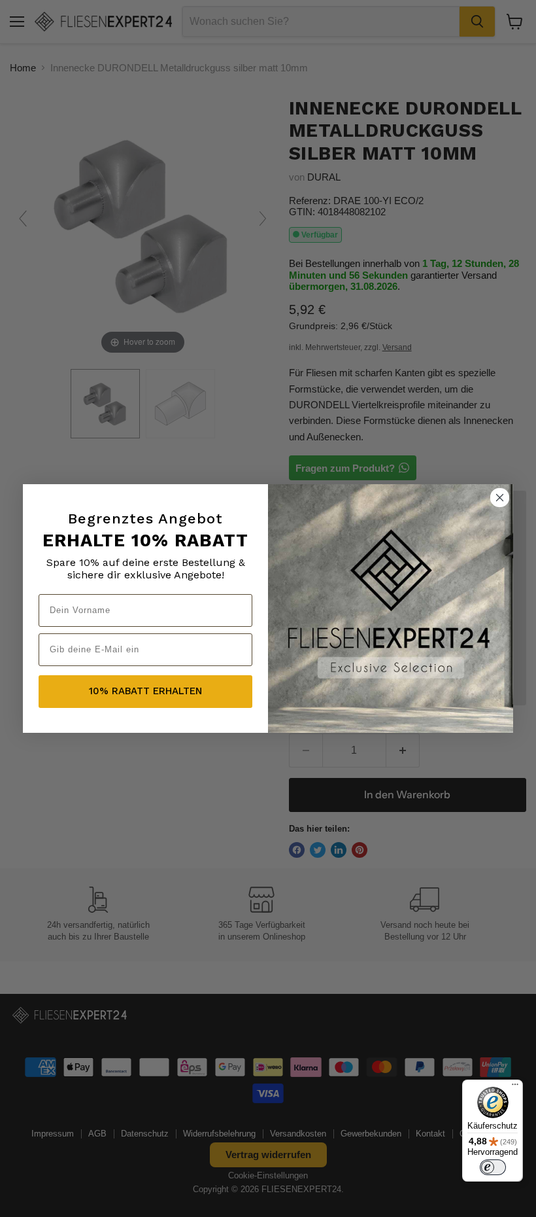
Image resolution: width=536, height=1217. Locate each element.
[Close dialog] (500, 497)
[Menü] (515, 1087)
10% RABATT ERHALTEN (145, 691)
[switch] (493, 1167)
